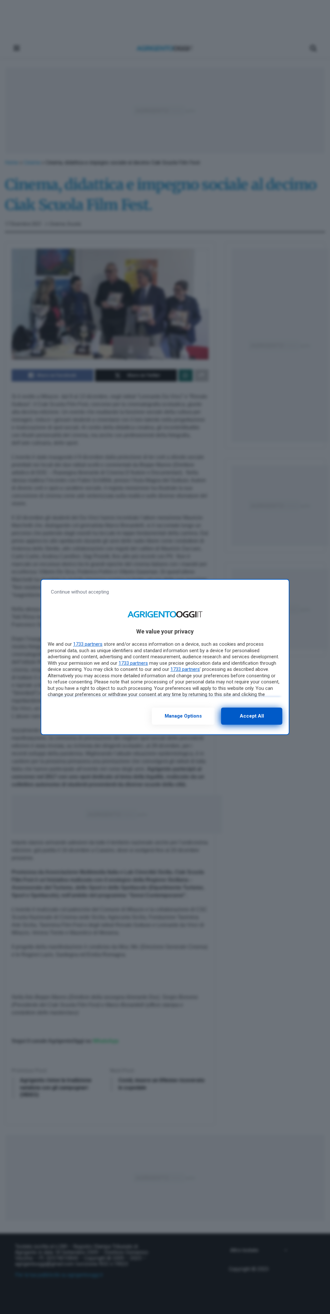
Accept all (252, 716)
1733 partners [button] (87, 644)
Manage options (183, 716)
